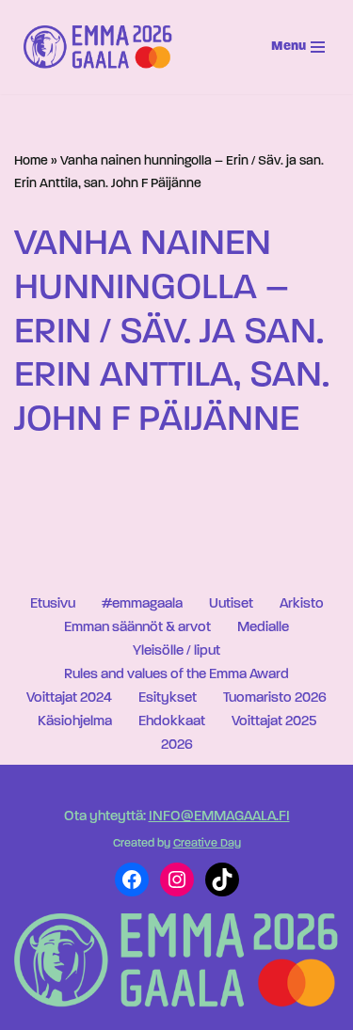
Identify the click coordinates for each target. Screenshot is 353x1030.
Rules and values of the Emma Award (176, 675)
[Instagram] (177, 879)
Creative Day (207, 843)
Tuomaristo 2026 (275, 698)
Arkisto (302, 604)
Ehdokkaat (171, 722)
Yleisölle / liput (176, 651)
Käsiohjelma (75, 722)
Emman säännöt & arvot (137, 628)
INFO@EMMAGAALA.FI (219, 817)
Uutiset (231, 604)
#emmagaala (142, 604)
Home (31, 161)
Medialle (263, 628)
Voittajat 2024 (69, 698)
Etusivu (52, 604)
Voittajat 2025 (274, 722)
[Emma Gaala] (103, 47)
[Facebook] (132, 879)
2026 (177, 745)
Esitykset (167, 698)
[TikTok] (222, 879)
